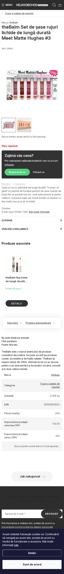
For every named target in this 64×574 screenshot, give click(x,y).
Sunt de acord (32, 564)
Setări (32, 553)
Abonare (51, 513)
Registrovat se (17, 172)
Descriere (12, 322)
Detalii (16, 303)
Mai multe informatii (39, 211)
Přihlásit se (38, 172)
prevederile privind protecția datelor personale (27, 527)
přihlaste (9, 164)
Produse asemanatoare (38, 322)
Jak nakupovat (30, 476)
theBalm (14, 22)
